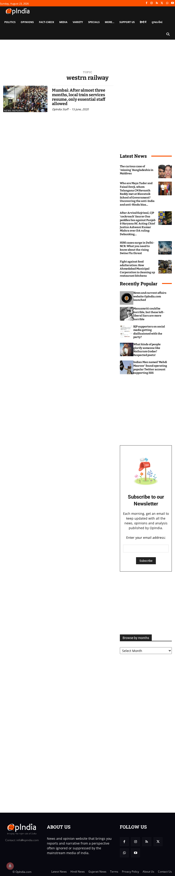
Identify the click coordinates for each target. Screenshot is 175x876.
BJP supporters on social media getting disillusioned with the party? (149, 332)
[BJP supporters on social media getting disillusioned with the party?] (126, 331)
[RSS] (157, 3)
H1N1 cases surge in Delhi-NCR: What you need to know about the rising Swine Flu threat (137, 248)
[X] (162, 3)
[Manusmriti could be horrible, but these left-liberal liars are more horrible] (126, 313)
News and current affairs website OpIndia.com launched (149, 296)
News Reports (14, 110)
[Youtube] (172, 3)
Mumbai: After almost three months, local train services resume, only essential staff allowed (78, 97)
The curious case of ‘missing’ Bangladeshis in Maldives (136, 170)
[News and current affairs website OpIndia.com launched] (126, 298)
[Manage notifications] (10, 866)
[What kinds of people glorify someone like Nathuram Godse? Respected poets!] (126, 349)
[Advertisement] (146, 603)
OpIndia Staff (60, 109)
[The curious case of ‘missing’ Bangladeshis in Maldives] (165, 171)
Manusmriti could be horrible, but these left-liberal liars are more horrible (148, 314)
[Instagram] (151, 3)
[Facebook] (146, 3)
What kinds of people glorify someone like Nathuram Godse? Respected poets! (147, 350)
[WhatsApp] (167, 3)
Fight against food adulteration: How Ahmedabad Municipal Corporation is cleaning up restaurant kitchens (137, 268)
